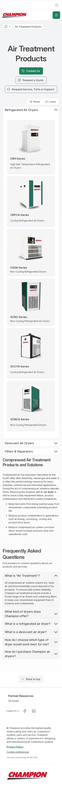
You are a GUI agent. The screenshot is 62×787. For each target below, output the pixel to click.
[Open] (56, 15)
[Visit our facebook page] (25, 711)
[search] (57, 5)
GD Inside (13, 701)
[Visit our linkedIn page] (34, 711)
